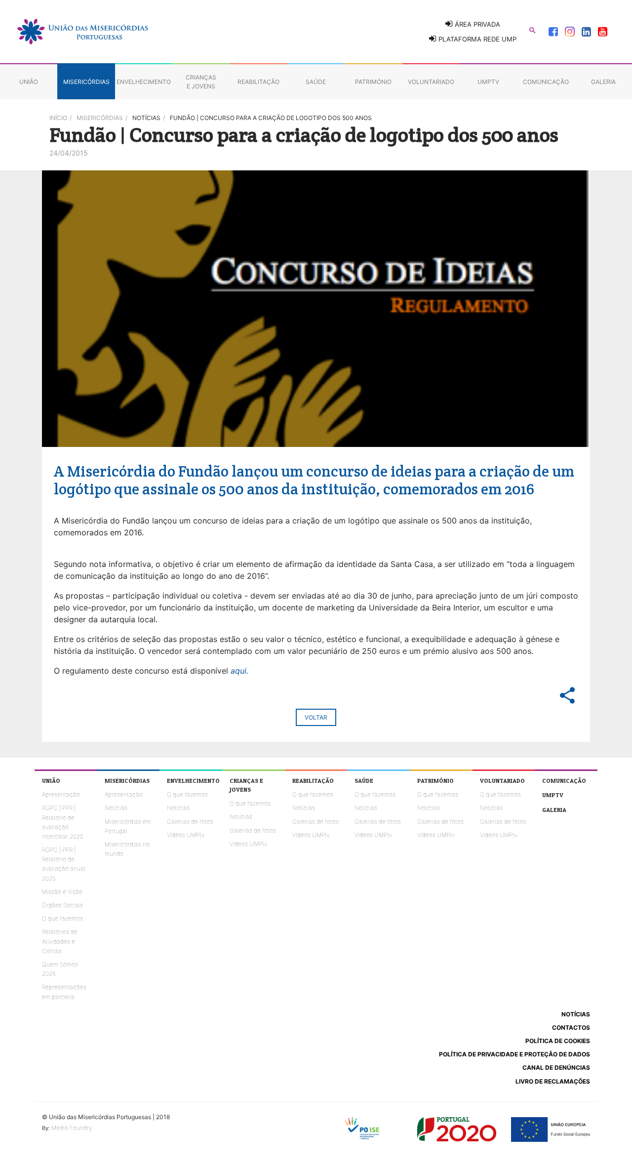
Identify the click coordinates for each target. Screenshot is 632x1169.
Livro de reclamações (552, 1081)
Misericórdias (100, 117)
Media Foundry (71, 1127)
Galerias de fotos (190, 821)
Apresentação (61, 794)
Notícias (116, 807)
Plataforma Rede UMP (476, 39)
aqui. (239, 671)
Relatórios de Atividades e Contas (60, 941)
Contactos (571, 1027)
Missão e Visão (62, 891)
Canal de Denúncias (556, 1067)
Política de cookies (557, 1041)
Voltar (316, 717)
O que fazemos (62, 918)
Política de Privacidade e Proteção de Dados (514, 1054)
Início (58, 117)
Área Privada (476, 24)
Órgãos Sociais (62, 905)
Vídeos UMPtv (185, 835)
